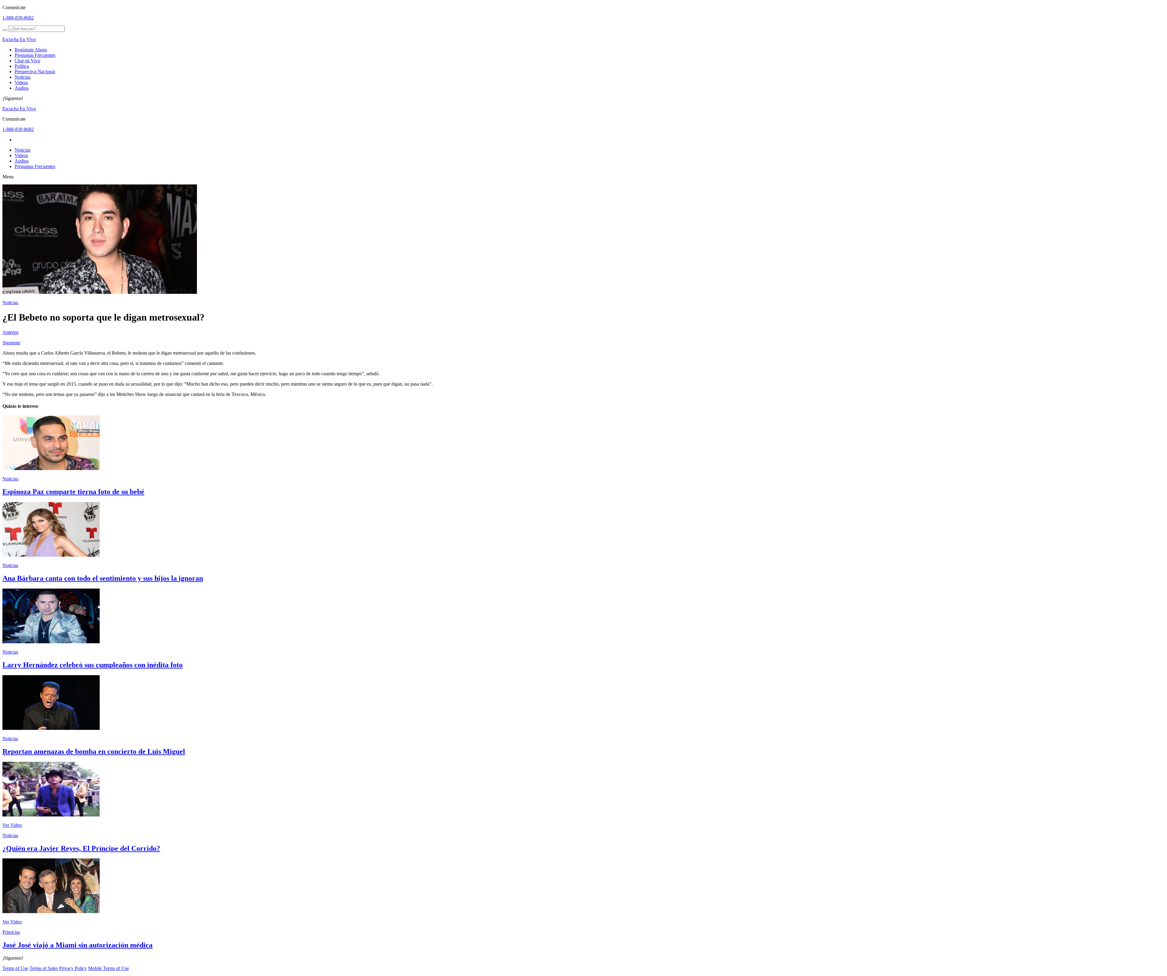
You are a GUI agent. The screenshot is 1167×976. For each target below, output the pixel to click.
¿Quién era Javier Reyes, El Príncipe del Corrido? (81, 848)
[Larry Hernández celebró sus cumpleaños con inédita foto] (51, 641)
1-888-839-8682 (18, 17)
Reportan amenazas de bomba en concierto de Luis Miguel (93, 751)
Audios (22, 88)
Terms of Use (15, 968)
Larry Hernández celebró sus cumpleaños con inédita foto (92, 665)
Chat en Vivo (27, 60)
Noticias (22, 77)
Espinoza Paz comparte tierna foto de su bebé (73, 492)
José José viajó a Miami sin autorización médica (77, 945)
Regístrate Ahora (31, 49)
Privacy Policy (73, 968)
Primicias (11, 932)
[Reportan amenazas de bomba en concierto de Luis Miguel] (51, 728)
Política (22, 66)
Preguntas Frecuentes (35, 55)
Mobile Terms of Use (108, 968)
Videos (21, 82)
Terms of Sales (43, 968)
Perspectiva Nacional (35, 71)
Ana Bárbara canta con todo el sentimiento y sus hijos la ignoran (102, 578)
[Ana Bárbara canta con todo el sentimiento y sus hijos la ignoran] (51, 555)
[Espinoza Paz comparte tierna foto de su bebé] (51, 468)
